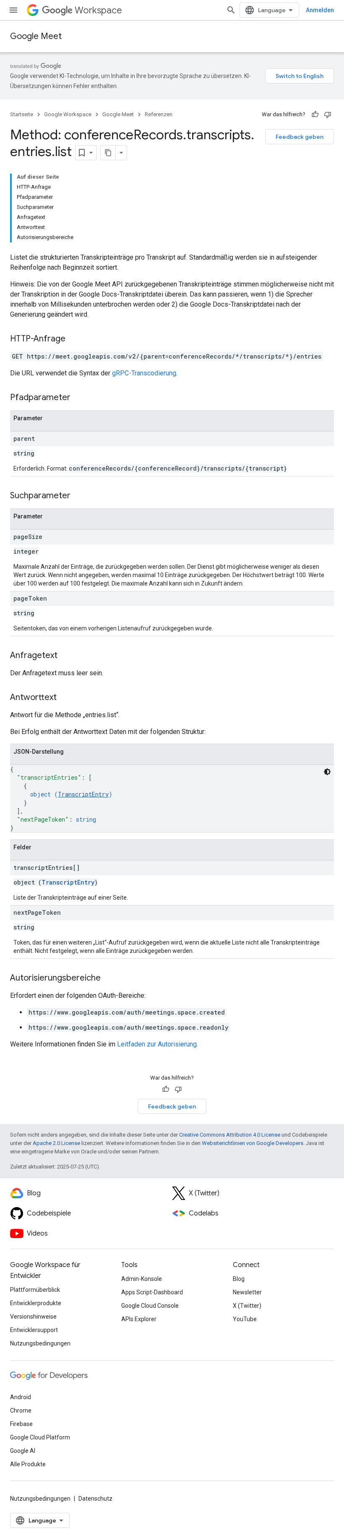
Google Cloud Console (150, 1305)
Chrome (20, 1410)
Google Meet (36, 36)
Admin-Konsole (141, 1278)
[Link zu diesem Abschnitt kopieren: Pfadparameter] (78, 398)
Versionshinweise (33, 1316)
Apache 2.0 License (56, 1143)
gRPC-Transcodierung (144, 373)
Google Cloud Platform (40, 1437)
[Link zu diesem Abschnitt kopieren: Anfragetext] (65, 656)
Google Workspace (67, 114)
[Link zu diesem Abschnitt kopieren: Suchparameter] (78, 496)
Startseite (21, 114)
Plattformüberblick (35, 1289)
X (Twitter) (247, 1305)
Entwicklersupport (34, 1330)
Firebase (21, 1424)
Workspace (98, 10)
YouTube (245, 1319)
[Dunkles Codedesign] (327, 771)
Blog (239, 1278)
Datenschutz (95, 1498)
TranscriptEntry (83, 794)
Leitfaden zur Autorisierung (157, 1044)
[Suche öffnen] (231, 10)
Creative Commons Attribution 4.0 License (229, 1135)
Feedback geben (299, 137)
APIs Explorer (138, 1319)
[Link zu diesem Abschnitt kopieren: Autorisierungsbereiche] (109, 978)
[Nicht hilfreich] (327, 114)
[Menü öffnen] (13, 10)
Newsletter (247, 1292)
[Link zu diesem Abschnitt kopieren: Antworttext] (65, 698)
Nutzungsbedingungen (40, 1343)
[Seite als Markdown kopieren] (108, 153)
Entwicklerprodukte (35, 1303)
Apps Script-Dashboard (152, 1292)
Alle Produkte (28, 1464)
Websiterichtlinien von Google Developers (252, 1143)
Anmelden (320, 10)
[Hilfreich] (315, 114)
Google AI (22, 1450)
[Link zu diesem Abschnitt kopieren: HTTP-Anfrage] (73, 339)
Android (20, 1397)
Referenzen (158, 114)
